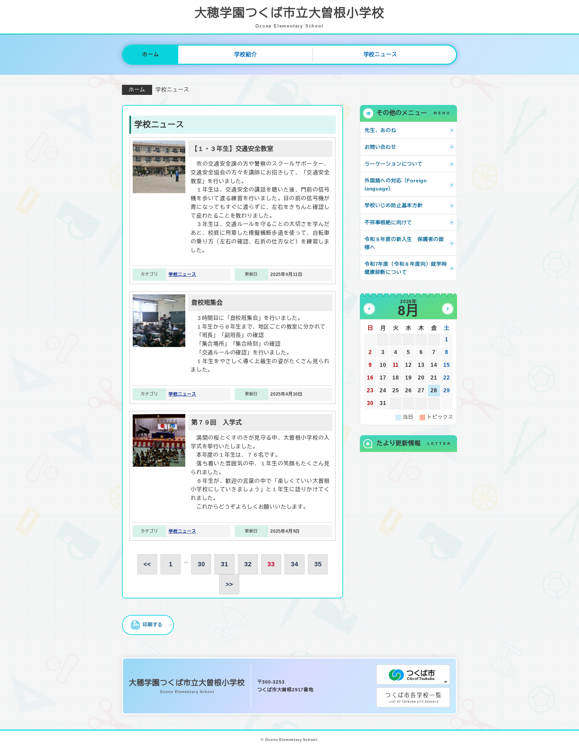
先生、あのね (380, 130)
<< (147, 564)
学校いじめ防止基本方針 (394, 205)
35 (318, 564)
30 (201, 564)
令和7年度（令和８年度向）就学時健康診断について (406, 268)
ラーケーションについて (394, 164)
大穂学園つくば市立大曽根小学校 (290, 17)
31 (224, 564)
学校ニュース (380, 54)
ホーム (150, 54)
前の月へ (369, 309)
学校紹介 (245, 54)
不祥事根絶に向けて (388, 222)
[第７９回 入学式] (159, 418)
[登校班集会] (159, 298)
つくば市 (413, 675)
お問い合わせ (380, 147)
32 (248, 564)
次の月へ (448, 309)
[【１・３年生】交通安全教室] (159, 145)
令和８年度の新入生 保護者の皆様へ (404, 243)
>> (229, 584)
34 (294, 564)
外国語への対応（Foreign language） (396, 184)
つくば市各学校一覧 (413, 697)
